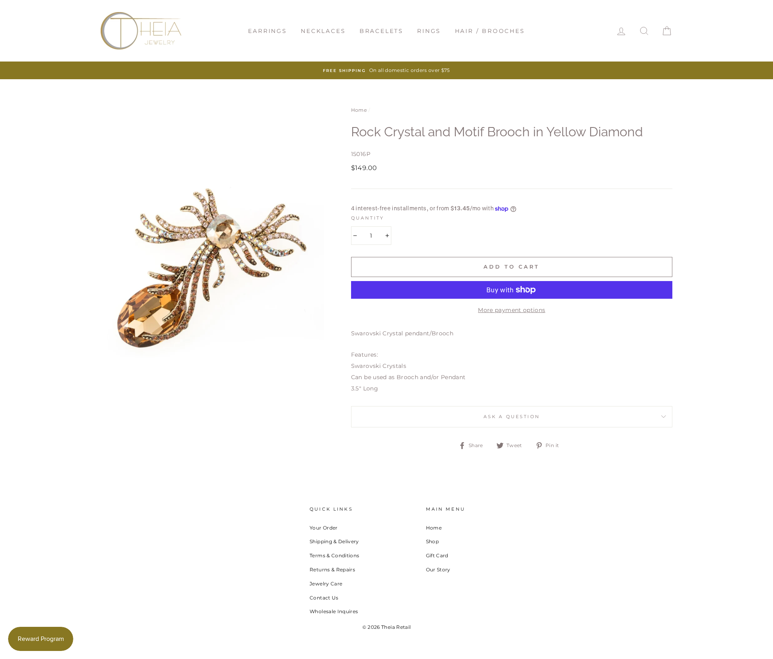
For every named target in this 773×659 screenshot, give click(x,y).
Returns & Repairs (332, 570)
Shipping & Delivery (334, 541)
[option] (386, 70)
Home (359, 110)
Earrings (267, 31)
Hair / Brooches (490, 31)
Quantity (367, 218)
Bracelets (381, 31)
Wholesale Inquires (334, 611)
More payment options (511, 310)
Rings (429, 31)
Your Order (324, 528)
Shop (432, 541)
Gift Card (437, 555)
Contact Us (324, 598)
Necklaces (323, 31)
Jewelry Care (326, 584)
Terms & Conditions (334, 555)
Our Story (438, 570)
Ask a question (512, 416)
